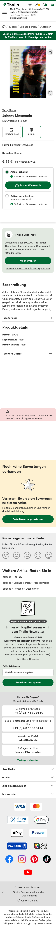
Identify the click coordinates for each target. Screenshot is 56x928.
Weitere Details (12, 353)
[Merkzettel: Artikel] (44, 4)
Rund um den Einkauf (14, 785)
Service (6, 777)
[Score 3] (27, 555)
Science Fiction (28, 26)
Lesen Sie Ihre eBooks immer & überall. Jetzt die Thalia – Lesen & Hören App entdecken (28, 35)
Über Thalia (8, 769)
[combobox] (7, 172)
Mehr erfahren (28, 260)
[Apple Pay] (17, 833)
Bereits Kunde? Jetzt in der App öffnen (28, 268)
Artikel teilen (50, 52)
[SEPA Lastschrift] (18, 820)
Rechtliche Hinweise (28, 659)
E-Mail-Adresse (11, 666)
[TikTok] (47, 859)
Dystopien (45, 26)
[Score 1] (5, 555)
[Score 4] (38, 555)
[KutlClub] (40, 846)
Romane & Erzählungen (26, 588)
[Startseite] (3, 26)
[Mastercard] (36, 807)
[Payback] (17, 846)
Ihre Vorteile (9, 794)
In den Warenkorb (30, 185)
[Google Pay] (41, 820)
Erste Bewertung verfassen (28, 519)
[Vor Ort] (30, 4)
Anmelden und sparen (28, 682)
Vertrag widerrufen (28, 760)
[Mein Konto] (37, 4)
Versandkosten (45, 923)
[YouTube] (28, 872)
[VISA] (20, 807)
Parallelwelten (41, 582)
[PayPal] (38, 833)
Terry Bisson (9, 110)
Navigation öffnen (4, 13)
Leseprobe (50, 93)
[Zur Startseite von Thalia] (17, 4)
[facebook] (9, 859)
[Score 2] (16, 555)
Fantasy (18, 576)
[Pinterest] (34, 859)
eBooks (13, 26)
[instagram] (22, 859)
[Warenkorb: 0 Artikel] (50, 4)
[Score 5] (48, 555)
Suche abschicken (18, 18)
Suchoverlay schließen (28, 12)
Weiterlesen (10, 318)
